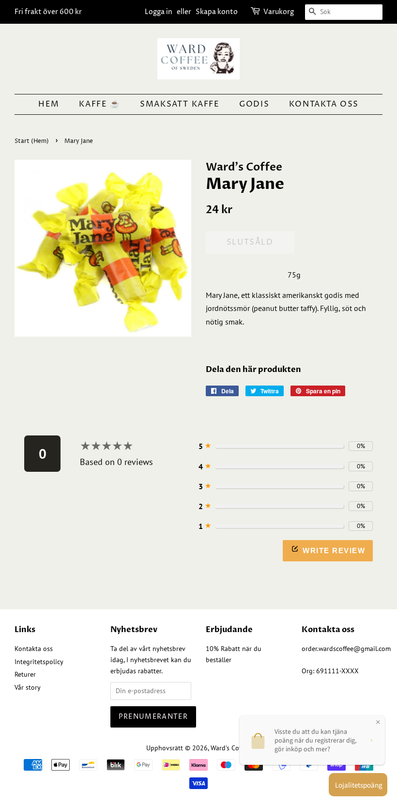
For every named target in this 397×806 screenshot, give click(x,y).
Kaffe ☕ (99, 104)
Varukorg (278, 11)
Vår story (28, 687)
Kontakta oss (324, 104)
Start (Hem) (32, 141)
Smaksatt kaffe (179, 104)
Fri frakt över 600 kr (48, 11)
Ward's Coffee (230, 748)
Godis (254, 104)
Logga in (158, 11)
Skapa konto (217, 11)
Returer (25, 674)
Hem (49, 104)
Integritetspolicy (39, 661)
